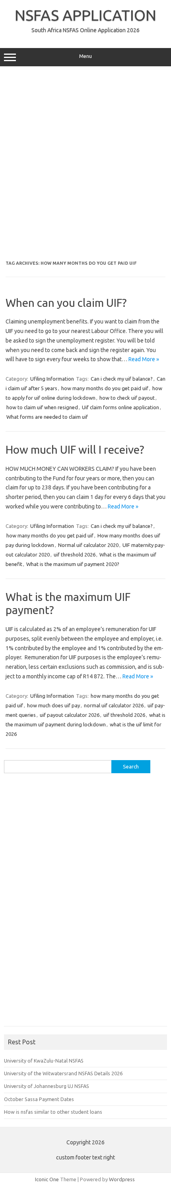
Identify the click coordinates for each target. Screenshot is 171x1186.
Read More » (143, 359)
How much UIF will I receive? (75, 449)
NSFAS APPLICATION (85, 15)
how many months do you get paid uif (104, 388)
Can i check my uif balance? (122, 378)
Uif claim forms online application (120, 407)
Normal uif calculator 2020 (88, 545)
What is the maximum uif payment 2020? (72, 564)
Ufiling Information (52, 378)
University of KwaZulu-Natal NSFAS (44, 1060)
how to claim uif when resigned (42, 407)
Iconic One (47, 1179)
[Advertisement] (85, 163)
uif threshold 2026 (74, 554)
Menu (85, 56)
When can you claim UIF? (66, 302)
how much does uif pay (53, 705)
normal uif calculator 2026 (114, 705)
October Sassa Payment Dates (39, 1099)
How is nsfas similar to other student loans (53, 1112)
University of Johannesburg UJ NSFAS (46, 1086)
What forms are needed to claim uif (47, 417)
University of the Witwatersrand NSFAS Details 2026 (63, 1073)
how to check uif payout (127, 397)
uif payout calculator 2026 (69, 715)
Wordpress (122, 1179)
